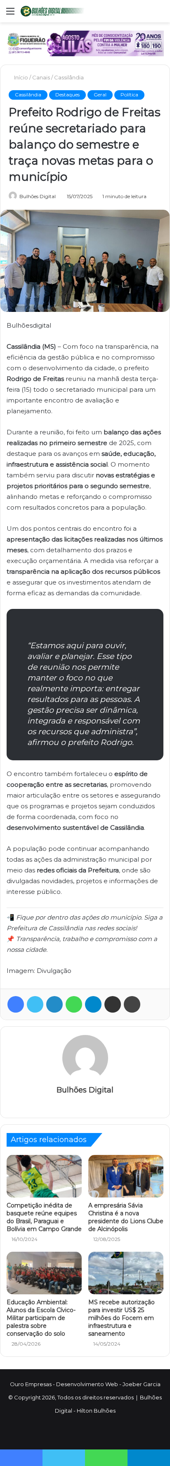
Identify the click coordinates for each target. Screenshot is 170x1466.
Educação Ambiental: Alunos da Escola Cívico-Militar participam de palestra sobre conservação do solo (41, 1317)
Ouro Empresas (31, 1384)
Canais (42, 77)
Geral (100, 94)
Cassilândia (70, 77)
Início (21, 77)
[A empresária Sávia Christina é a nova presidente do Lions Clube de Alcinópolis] (125, 1176)
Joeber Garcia (142, 1384)
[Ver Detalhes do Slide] (85, 43)
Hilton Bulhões (96, 1410)
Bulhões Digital (37, 196)
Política (129, 94)
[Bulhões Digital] (54, 11)
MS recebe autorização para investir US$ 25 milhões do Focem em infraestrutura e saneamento (121, 1317)
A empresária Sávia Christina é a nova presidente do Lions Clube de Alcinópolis (125, 1217)
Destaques (67, 94)
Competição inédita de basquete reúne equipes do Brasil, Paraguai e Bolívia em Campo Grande (44, 1217)
